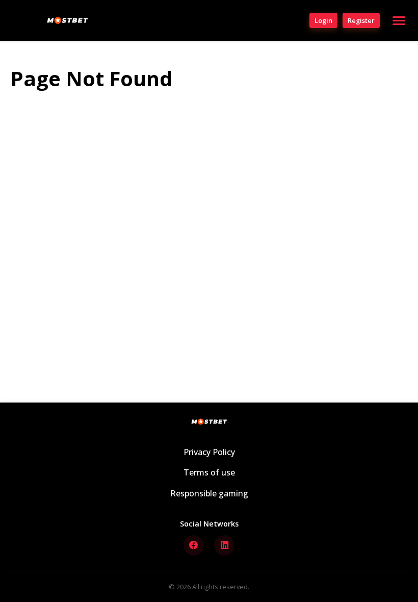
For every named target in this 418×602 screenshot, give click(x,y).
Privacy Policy (209, 452)
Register (361, 20)
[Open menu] (399, 21)
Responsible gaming (209, 493)
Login (323, 20)
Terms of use (209, 472)
